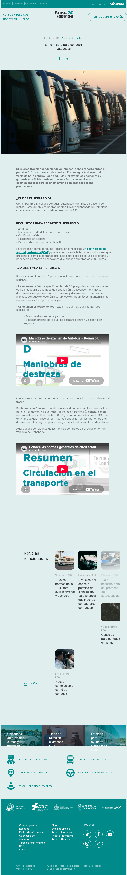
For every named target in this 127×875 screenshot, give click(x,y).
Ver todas (30, 682)
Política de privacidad (70, 866)
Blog (26, 19)
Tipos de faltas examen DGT (32, 844)
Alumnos (7, 3)
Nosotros (10, 19)
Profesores (30, 3)
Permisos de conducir (72, 38)
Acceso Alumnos (61, 839)
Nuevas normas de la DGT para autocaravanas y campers (65, 587)
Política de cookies (92, 866)
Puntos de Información (31, 832)
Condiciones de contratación (61, 869)
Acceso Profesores (62, 835)
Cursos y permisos (15, 14)
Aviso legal (52, 866)
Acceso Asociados (62, 832)
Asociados (18, 3)
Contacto (42, 3)
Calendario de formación (27, 837)
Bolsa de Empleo (61, 828)
